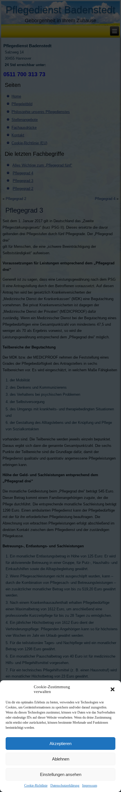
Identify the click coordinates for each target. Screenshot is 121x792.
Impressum (89, 786)
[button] (112, 689)
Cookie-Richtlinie (36, 786)
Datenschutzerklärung (64, 786)
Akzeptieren (60, 743)
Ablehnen (60, 759)
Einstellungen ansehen (60, 774)
